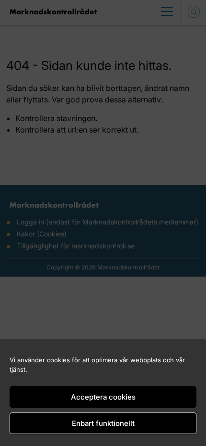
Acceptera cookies (103, 396)
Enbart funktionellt (103, 423)
